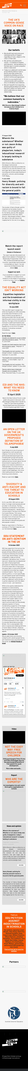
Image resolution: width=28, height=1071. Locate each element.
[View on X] (23, 688)
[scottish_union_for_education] (14, 1013)
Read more (21, 865)
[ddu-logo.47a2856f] (11, 5)
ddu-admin (11, 844)
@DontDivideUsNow (8, 679)
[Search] (20, 5)
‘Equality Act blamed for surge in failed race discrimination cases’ (14, 338)
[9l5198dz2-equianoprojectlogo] (14, 998)
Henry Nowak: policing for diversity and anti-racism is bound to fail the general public (13, 874)
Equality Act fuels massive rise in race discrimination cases (14, 345)
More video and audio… (14, 768)
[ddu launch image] (14, 237)
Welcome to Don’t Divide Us (9, 11)
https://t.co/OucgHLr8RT (9, 695)
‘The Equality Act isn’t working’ (11, 351)
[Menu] (24, 5)
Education (5, 844)
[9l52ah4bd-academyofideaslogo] (14, 977)
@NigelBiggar (11, 709)
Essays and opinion (15, 842)
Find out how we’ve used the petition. (14, 950)
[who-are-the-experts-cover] (14, 805)
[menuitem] (20, 5)
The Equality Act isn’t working (11, 364)
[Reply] (4, 702)
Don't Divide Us (9, 678)
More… (8, 176)
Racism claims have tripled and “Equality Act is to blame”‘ (11, 370)
